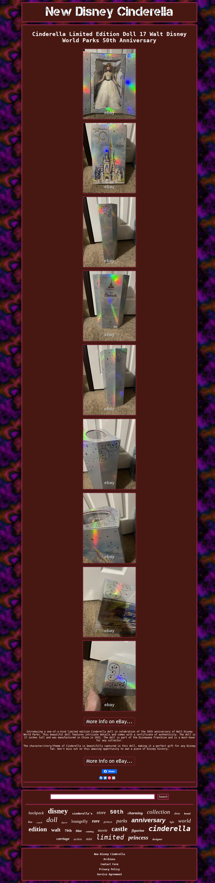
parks (121, 821)
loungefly (79, 821)
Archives (109, 859)
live (30, 822)
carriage (62, 839)
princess (138, 837)
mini (89, 839)
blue (79, 831)
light (172, 822)
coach (39, 822)
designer (157, 839)
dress (177, 813)
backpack (36, 813)
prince (108, 822)
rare (96, 821)
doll (51, 820)
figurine (138, 830)
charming (135, 813)
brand (187, 813)
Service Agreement (109, 874)
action (78, 839)
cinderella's (82, 813)
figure (64, 822)
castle (119, 829)
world (184, 821)
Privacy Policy (109, 869)
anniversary (148, 820)
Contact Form (109, 864)
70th (68, 831)
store (101, 812)
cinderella (169, 828)
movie (102, 830)
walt (55, 830)
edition (38, 829)
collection (158, 812)
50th (116, 812)
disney (58, 811)
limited (110, 837)
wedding (90, 831)
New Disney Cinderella (109, 854)
